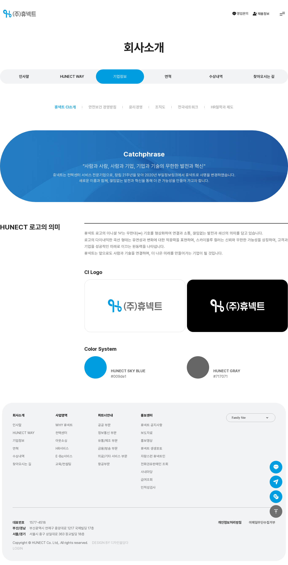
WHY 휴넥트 (64, 425)
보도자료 (147, 433)
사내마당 (147, 472)
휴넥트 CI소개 (65, 107)
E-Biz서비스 (64, 456)
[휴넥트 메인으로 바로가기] (19, 14)
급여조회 (147, 480)
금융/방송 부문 (108, 448)
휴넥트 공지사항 (151, 425)
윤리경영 (136, 107)
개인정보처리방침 (230, 523)
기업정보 (120, 76)
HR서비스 (62, 448)
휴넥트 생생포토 (151, 448)
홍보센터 (147, 415)
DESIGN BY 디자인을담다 (110, 543)
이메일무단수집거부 (262, 523)
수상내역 (216, 76)
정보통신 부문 (107, 433)
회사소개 (18, 415)
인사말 (24, 76)
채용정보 (263, 14)
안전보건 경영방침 (102, 107)
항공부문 (104, 464)
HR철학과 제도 (222, 107)
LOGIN (18, 548)
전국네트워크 (188, 107)
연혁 (168, 76)
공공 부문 (104, 425)
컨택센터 (61, 433)
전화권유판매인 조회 (154, 464)
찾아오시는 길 (264, 76)
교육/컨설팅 (63, 464)
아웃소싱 (61, 441)
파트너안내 (105, 415)
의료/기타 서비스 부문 (112, 456)
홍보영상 (147, 441)
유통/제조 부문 (108, 441)
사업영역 (61, 415)
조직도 (160, 107)
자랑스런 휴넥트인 (153, 456)
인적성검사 (148, 487)
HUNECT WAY (72, 76)
